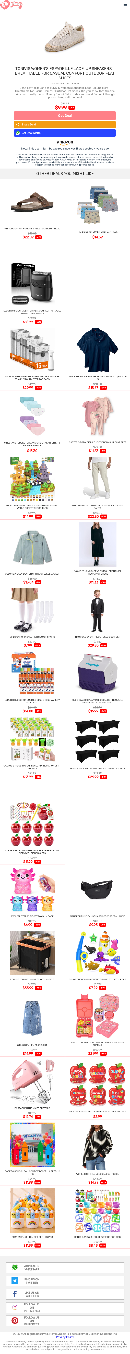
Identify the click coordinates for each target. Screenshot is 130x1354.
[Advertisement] (97, 283)
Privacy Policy (65, 1337)
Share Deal (26, 124)
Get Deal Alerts (31, 133)
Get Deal (65, 115)
